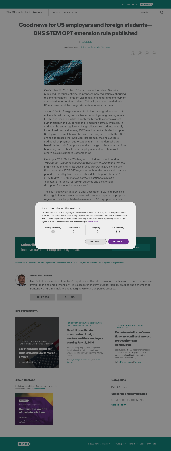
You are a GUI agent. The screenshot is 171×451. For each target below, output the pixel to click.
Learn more (93, 221)
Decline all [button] (96, 241)
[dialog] (85, 225)
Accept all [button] (118, 241)
